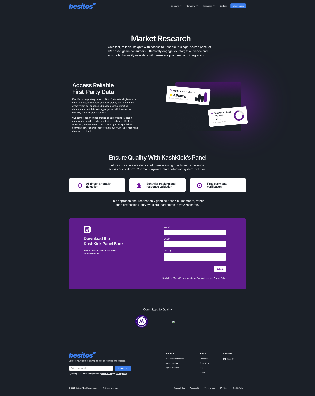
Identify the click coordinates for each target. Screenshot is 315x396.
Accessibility (195, 388)
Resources (207, 6)
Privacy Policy (220, 278)
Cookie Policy (238, 388)
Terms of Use (203, 278)
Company (190, 6)
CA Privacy (224, 388)
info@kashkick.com (110, 388)
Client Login (238, 6)
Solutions (175, 6)
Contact (223, 6)
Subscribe (122, 368)
